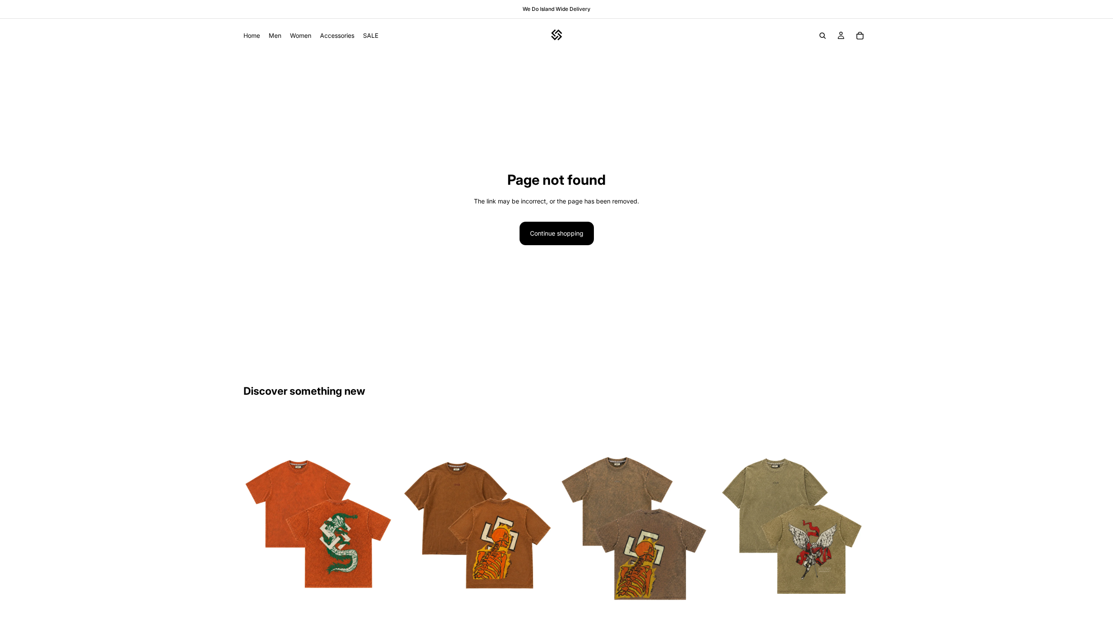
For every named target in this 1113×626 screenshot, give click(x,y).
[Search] (822, 35)
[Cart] (860, 35)
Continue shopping (556, 233)
